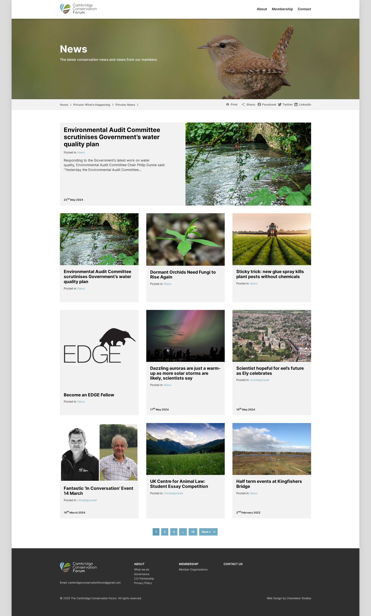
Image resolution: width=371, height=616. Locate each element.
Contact (304, 9)
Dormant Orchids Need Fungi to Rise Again (183, 274)
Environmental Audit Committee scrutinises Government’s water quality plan (112, 137)
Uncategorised (259, 380)
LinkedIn (305, 104)
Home (64, 105)
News (81, 152)
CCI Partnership (144, 578)
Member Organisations (193, 569)
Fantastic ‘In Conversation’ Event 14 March (98, 491)
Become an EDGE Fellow (89, 394)
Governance (141, 574)
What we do (141, 569)
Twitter (288, 104)
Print (234, 104)
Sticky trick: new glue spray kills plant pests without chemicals (270, 274)
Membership (282, 9)
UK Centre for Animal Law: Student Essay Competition (179, 484)
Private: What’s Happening (91, 105)
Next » (206, 531)
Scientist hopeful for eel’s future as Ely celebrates (270, 371)
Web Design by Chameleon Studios (289, 598)
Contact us (233, 564)
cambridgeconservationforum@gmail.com (94, 582)
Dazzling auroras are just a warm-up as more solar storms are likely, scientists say (185, 373)
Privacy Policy (143, 583)
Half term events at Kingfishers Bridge (269, 484)
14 (193, 531)
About (262, 9)
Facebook (269, 104)
